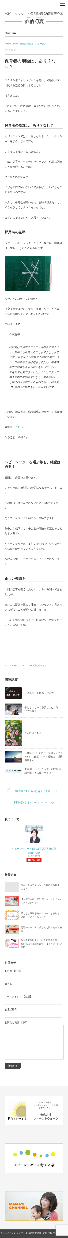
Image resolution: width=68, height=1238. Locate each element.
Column (10, 33)
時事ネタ (42, 665)
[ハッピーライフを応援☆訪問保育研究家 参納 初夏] (34, 14)
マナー (29, 665)
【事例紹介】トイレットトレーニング (33, 802)
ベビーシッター (17, 665)
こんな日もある (32, 733)
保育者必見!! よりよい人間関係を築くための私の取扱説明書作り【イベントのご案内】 (41, 943)
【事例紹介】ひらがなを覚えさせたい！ (36, 791)
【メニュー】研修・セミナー (40, 692)
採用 (35, 665)
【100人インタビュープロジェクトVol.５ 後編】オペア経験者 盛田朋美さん (43, 756)
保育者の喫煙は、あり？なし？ (33, 44)
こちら (19, 426)
